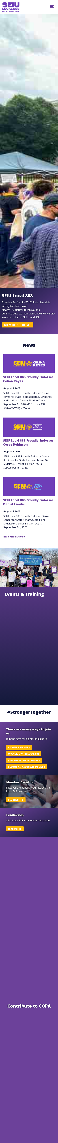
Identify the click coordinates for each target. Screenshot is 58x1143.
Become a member (19, 747)
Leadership (14, 828)
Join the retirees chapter (24, 760)
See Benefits (15, 799)
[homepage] (14, 7)
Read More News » (14, 536)
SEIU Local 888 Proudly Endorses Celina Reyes (28, 379)
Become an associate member (26, 766)
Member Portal (17, 325)
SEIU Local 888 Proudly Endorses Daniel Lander (28, 502)
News (29, 345)
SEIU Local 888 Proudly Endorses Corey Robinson (28, 442)
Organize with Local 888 (23, 753)
